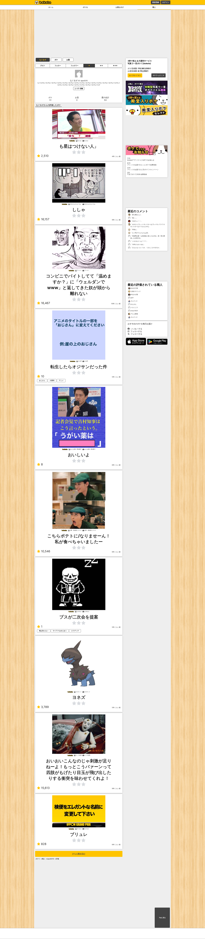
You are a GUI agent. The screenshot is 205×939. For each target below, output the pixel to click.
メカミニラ (134, 307)
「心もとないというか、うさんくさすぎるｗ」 (145, 247)
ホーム (50, 7)
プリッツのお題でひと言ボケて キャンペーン (142, 168)
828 (43, 844)
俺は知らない (43, 631)
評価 (57, 859)
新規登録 (155, 2)
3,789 (45, 707)
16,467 (45, 303)
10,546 (45, 551)
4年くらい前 (116, 156)
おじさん (42, 380)
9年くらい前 (116, 220)
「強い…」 (134, 218)
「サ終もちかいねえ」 (137, 244)
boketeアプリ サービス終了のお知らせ (140, 159)
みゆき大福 (134, 288)
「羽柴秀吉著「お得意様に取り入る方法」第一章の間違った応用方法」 (147, 237)
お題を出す (120, 7)
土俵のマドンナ (136, 291)
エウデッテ (75, 631)
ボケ (56, 60)
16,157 (45, 219)
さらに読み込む (78, 854)
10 (42, 376)
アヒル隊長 (134, 314)
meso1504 (134, 311)
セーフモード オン (135, 75)
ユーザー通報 (79, 88)
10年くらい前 (116, 304)
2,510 (45, 156)
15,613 (45, 788)
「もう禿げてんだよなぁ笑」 (139, 233)
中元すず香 (134, 294)
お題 (68, 60)
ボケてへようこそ (158, 75)
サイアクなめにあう (60, 631)
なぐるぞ (42, 60)
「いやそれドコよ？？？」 (139, 241)
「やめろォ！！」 (136, 221)
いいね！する (136, 329)
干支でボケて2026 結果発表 (137, 173)
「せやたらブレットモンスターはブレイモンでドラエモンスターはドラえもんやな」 (147, 225)
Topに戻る (162, 917)
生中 (132, 298)
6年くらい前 (116, 465)
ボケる (85, 7)
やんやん (133, 304)
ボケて (38, 859)
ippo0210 (50, 859)
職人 (154, 7)
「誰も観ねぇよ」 (136, 215)
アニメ (61, 380)
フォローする (135, 331)
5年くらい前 (116, 377)
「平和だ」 (134, 229)
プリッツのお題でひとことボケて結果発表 (141, 164)
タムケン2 (134, 301)
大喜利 (52, 380)
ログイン (165, 2)
